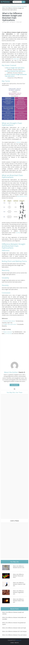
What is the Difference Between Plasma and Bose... (18, 576)
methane (18, 142)
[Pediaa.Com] (5, 1)
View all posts (14, 385)
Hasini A (13, 22)
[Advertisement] (14, 28)
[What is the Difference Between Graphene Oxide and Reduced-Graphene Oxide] (7, 584)
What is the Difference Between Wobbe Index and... (18, 600)
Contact (12, 642)
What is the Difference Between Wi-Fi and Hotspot (14, 631)
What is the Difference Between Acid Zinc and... (19, 566)
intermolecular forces (22, 196)
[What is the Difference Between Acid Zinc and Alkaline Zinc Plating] (7, 567)
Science (8, 6)
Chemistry (13, 6)
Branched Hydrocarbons (9, 321)
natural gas (16, 58)
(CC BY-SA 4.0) (8, 333)
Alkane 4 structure (7, 332)
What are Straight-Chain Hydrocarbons (15, 68)
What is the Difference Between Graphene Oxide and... (19, 584)
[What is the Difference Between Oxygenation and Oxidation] (7, 592)
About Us (17, 642)
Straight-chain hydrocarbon (9, 324)
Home (3, 6)
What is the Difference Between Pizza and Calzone (14, 635)
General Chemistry (21, 6)
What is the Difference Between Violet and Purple (14, 628)
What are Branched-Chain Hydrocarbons (15, 71)
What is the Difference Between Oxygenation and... (18, 592)
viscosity (18, 232)
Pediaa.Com (18, 640)
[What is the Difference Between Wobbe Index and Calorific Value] (7, 600)
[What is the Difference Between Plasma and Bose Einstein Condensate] (7, 575)
